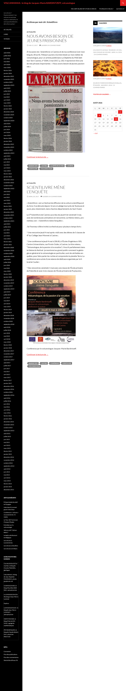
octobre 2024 (8, 118)
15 (116, 119)
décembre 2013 (9, 490)
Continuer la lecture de (37, 157)
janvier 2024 (8, 141)
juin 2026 (7, 59)
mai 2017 (7, 371)
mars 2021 (7, 239)
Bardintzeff (33, 166)
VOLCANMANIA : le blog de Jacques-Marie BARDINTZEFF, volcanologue (39, 3)
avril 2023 (7, 168)
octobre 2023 (8, 150)
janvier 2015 (8, 454)
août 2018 (7, 327)
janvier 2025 (8, 109)
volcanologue (34, 366)
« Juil (96, 133)
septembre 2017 (9, 360)
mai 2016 (7, 407)
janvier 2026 (8, 73)
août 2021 (7, 224)
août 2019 (7, 292)
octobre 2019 (8, 286)
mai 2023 (7, 165)
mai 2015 (7, 442)
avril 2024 (7, 132)
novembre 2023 (9, 147)
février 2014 (8, 484)
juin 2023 (7, 162)
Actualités (31, 32)
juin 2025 (7, 94)
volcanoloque (46, 168)
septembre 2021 (9, 221)
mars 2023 (7, 171)
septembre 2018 (9, 324)
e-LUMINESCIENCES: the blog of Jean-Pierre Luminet (11, 597)
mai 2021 (7, 233)
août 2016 (7, 398)
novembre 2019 (9, 283)
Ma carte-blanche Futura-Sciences (83, 9)
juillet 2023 (7, 159)
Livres (6, 34)
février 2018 (8, 345)
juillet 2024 (7, 126)
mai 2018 (7, 336)
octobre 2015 (8, 428)
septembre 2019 (9, 289)
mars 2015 (7, 448)
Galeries (103, 23)
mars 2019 (7, 306)
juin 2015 (7, 439)
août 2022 (7, 191)
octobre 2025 (8, 82)
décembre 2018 (9, 315)
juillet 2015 (7, 436)
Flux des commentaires (11, 657)
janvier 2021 (8, 245)
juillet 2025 (7, 91)
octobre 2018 (8, 321)
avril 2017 (7, 374)
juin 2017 (7, 368)
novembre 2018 (9, 318)
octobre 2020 (8, 253)
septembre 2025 (9, 85)
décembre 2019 (9, 280)
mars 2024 (7, 135)
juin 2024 (7, 129)
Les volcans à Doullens (11, 546)
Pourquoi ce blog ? (106, 9)
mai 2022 (7, 197)
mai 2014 (7, 475)
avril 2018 (7, 339)
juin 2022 (7, 194)
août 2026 (7, 53)
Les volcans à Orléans (10, 549)
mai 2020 (7, 268)
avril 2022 (7, 200)
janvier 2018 (8, 348)
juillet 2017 (7, 366)
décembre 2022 (9, 180)
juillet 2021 (7, 227)
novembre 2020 (9, 250)
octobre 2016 (8, 392)
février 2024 (8, 138)
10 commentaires (101, 54)
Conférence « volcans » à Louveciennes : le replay (11, 515)
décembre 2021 (9, 212)
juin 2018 (7, 333)
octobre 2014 (8, 463)
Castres (44, 166)
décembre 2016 (9, 386)
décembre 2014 (9, 457)
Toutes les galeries (102, 94)
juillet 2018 (7, 330)
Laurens (70, 166)
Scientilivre (33, 168)
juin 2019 (7, 298)
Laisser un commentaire (51, 45)
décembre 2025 (9, 76)
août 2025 (7, 88)
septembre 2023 (9, 153)
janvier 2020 (8, 277)
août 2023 (7, 156)
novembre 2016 (9, 389)
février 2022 (8, 206)
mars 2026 (7, 67)
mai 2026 (7, 61)
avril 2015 (7, 445)
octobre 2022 (8, 185)
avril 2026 (7, 64)
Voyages (7, 39)
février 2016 (8, 416)
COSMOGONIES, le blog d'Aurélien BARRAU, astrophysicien (10, 588)
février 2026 (8, 70)
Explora (6, 603)
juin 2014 (7, 472)
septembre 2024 (9, 121)
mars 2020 (7, 271)
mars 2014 (7, 481)
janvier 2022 (8, 209)
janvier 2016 (8, 419)
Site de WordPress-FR (11, 660)
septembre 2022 (9, 188)
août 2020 (7, 259)
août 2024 (7, 123)
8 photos (108, 78)
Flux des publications (10, 654)
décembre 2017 (9, 351)
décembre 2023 (9, 144)
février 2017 (8, 380)
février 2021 (8, 242)
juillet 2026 (7, 56)
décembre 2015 (9, 422)
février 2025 (8, 106)
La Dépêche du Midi (57, 166)
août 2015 (7, 433)
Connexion (7, 651)
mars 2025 (7, 103)
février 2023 (8, 174)
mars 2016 (7, 413)
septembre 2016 (9, 395)
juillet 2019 (7, 295)
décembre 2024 (9, 112)
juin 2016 (7, 404)
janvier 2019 (8, 312)
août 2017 (7, 363)
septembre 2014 (9, 466)
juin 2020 (7, 265)
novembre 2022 (9, 183)
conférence (54, 363)
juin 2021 (7, 230)
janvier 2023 (8, 177)
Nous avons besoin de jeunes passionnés (50, 38)
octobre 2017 (8, 357)
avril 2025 (7, 100)
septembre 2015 (9, 430)
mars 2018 (7, 342)
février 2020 (8, 274)
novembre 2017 (9, 354)
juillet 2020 (7, 262)
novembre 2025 (9, 79)
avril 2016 (7, 410)
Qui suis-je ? (120, 9)
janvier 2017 (8, 383)
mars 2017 (7, 377)
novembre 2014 (9, 460)
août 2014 (7, 469)
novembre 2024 (9, 115)
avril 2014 (7, 478)
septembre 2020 (9, 256)
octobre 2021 (8, 218)
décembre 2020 (9, 247)
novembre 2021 (9, 215)
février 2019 (8, 309)
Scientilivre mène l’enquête (46, 189)
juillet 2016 (7, 401)
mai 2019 (7, 301)
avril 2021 (7, 236)
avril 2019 (7, 304)
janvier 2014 (8, 487)
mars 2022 (7, 203)
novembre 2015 (9, 425)
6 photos (108, 45)
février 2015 (8, 451)
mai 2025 (7, 97)
